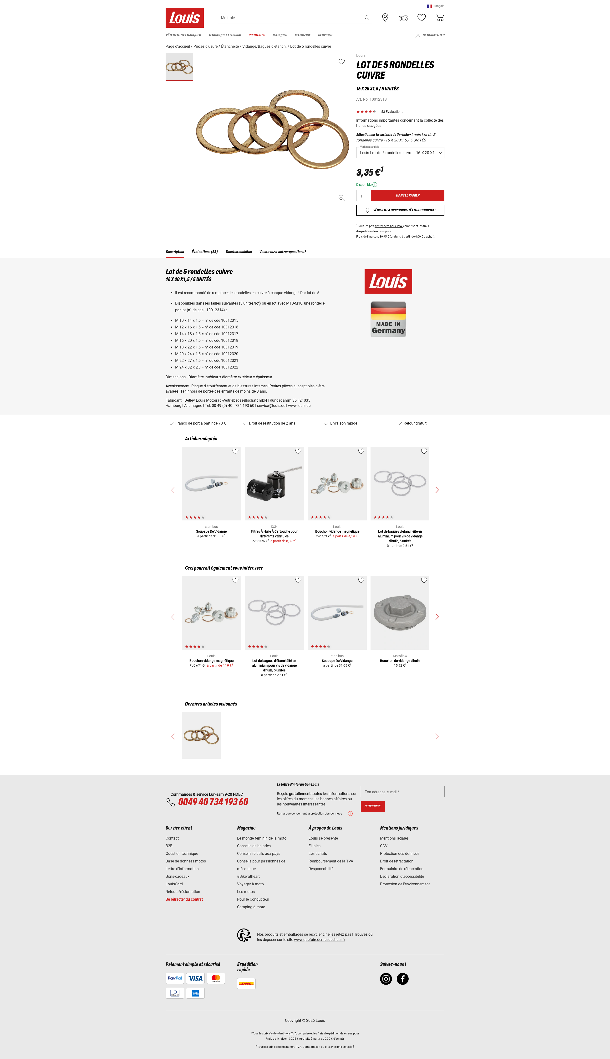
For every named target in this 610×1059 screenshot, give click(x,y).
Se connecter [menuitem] (433, 35)
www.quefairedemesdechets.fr (319, 939)
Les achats (318, 853)
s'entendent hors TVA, (389, 226)
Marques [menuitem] (280, 35)
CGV (383, 846)
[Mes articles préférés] (421, 17)
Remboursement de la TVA (331, 861)
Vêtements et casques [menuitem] (183, 35)
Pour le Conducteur (253, 899)
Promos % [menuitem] (257, 35)
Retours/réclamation (183, 891)
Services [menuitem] (325, 35)
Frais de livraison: (367, 236)
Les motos (246, 891)
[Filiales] (385, 17)
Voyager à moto (250, 884)
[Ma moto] (403, 17)
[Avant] (437, 490)
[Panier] (439, 17)
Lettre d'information (182, 869)
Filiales (314, 846)
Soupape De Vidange (211, 531)
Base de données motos (186, 861)
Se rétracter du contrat (184, 899)
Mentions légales (394, 838)
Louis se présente (323, 838)
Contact (172, 838)
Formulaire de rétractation (401, 869)
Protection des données (399, 853)
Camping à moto (251, 907)
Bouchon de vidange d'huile (400, 661)
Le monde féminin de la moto (261, 838)
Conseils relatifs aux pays (258, 853)
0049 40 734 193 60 (213, 802)
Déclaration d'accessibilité (402, 876)
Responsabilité (321, 869)
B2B (169, 846)
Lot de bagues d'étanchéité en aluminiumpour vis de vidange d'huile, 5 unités (400, 536)
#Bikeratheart (248, 876)
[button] (435, 6)
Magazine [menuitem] (302, 35)
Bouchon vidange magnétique (337, 531)
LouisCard (174, 884)
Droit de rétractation (396, 861)
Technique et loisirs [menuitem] (224, 35)
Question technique (182, 853)
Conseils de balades (254, 846)
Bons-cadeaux (177, 876)
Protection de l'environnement (405, 884)
